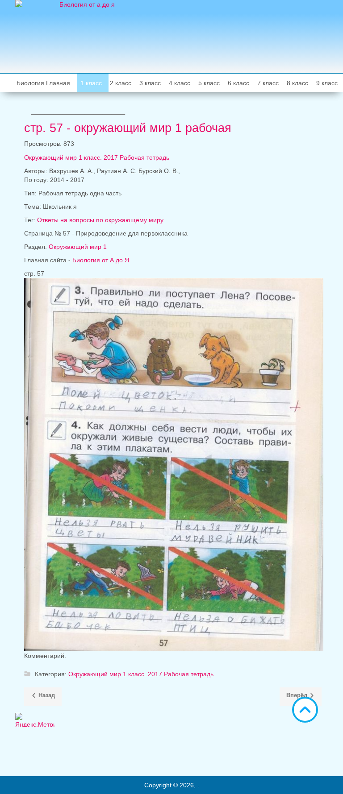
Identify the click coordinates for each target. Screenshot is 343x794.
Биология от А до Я (100, 260)
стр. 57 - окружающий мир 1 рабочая (127, 128)
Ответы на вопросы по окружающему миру (100, 219)
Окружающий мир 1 (78, 246)
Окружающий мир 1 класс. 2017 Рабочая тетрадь (96, 157)
